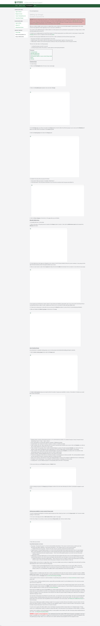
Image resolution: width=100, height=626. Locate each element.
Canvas (36, 23)
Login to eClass (18, 23)
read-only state (75, 20)
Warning (32, 58)
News (35, 5)
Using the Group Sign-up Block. (42, 611)
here (59, 23)
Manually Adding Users (35, 53)
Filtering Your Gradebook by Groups (76, 598)
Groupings (32, 34)
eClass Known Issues (19, 27)
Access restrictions (72, 577)
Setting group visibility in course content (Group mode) (41, 56)
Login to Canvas (18, 11)
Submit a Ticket (22, 5)
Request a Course (19, 13)
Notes (32, 57)
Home (16, 5)
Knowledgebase (29, 5)
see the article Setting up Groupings (54, 575)
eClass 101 (18, 25)
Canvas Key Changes (19, 18)
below (53, 34)
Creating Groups (34, 52)
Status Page (18, 32)
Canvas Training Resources (21, 15)
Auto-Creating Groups (35, 54)
